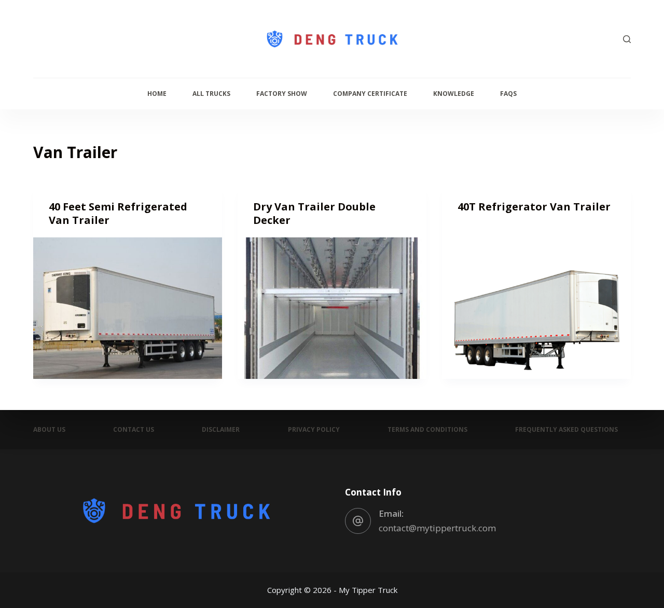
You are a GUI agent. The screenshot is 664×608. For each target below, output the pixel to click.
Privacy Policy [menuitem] (314, 430)
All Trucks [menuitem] (211, 93)
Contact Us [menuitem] (133, 430)
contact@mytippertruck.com (437, 528)
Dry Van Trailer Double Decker (314, 213)
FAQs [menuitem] (508, 93)
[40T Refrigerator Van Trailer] (536, 308)
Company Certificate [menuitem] (370, 93)
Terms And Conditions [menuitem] (427, 430)
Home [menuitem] (157, 93)
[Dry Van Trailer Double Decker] (332, 308)
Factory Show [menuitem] (281, 93)
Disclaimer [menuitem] (221, 430)
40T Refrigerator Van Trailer (534, 207)
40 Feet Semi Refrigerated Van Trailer (118, 213)
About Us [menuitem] (49, 430)
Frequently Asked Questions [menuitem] (566, 430)
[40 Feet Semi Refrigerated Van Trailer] (127, 308)
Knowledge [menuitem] (453, 93)
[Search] (627, 39)
